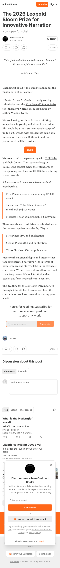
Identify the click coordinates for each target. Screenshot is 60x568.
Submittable (19, 290)
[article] (30, 428)
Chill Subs (51, 158)
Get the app (45, 553)
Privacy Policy (35, 532)
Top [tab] (6, 410)
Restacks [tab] (22, 371)
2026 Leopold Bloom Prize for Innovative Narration (29, 107)
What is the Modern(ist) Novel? (18, 420)
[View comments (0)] (16, 47)
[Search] (54, 410)
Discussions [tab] (26, 410)
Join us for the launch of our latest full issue (22, 450)
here (13, 294)
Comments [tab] (9, 371)
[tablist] (15, 371)
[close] (51, 464)
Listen (53, 39)
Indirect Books (17, 37)
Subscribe (42, 4)
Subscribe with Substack (32, 519)
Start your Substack (21, 553)
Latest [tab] (14, 410)
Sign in (53, 4)
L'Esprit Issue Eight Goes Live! (21, 444)
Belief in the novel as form (16, 426)
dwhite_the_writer (22, 433)
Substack (14, 561)
